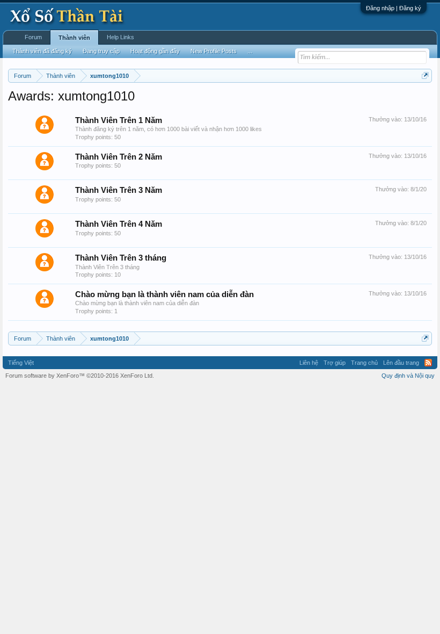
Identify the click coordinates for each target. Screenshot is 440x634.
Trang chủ (364, 362)
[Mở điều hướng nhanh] (425, 75)
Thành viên (74, 37)
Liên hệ (308, 362)
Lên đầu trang (401, 362)
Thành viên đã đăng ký (42, 51)
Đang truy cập (101, 51)
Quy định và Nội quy (408, 375)
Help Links (120, 37)
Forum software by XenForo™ (79, 375)
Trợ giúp (335, 362)
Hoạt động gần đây (155, 51)
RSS (428, 362)
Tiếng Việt (21, 362)
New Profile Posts (213, 51)
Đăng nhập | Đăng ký (393, 8)
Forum (33, 37)
